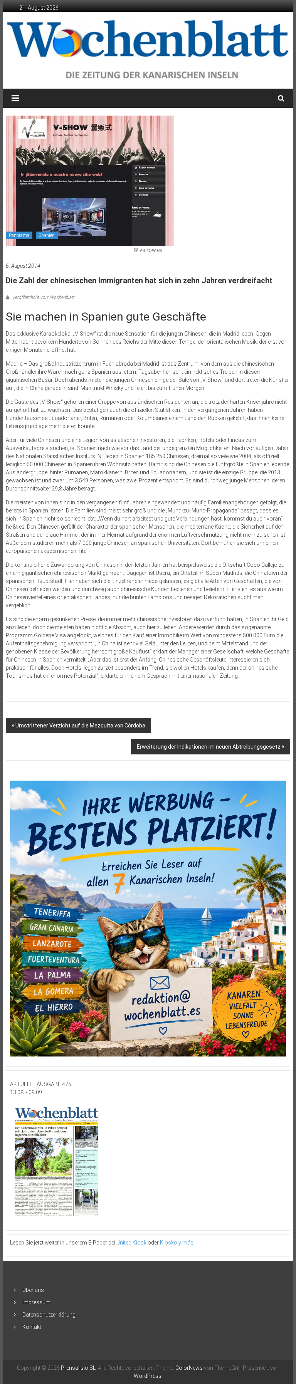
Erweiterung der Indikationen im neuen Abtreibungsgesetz (209, 747)
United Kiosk (131, 1243)
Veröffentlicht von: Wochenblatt (43, 297)
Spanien (47, 235)
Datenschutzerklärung (49, 1315)
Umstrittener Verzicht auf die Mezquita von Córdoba (80, 725)
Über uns (33, 1290)
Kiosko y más (176, 1243)
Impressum (36, 1302)
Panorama (19, 235)
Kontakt (31, 1327)
